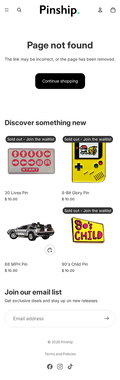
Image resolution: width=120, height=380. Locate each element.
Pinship (67, 342)
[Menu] (6, 10)
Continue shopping (60, 80)
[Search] (19, 9)
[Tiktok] (70, 366)
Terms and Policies (60, 354)
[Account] (100, 9)
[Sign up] (106, 318)
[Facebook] (49, 366)
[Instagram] (60, 366)
